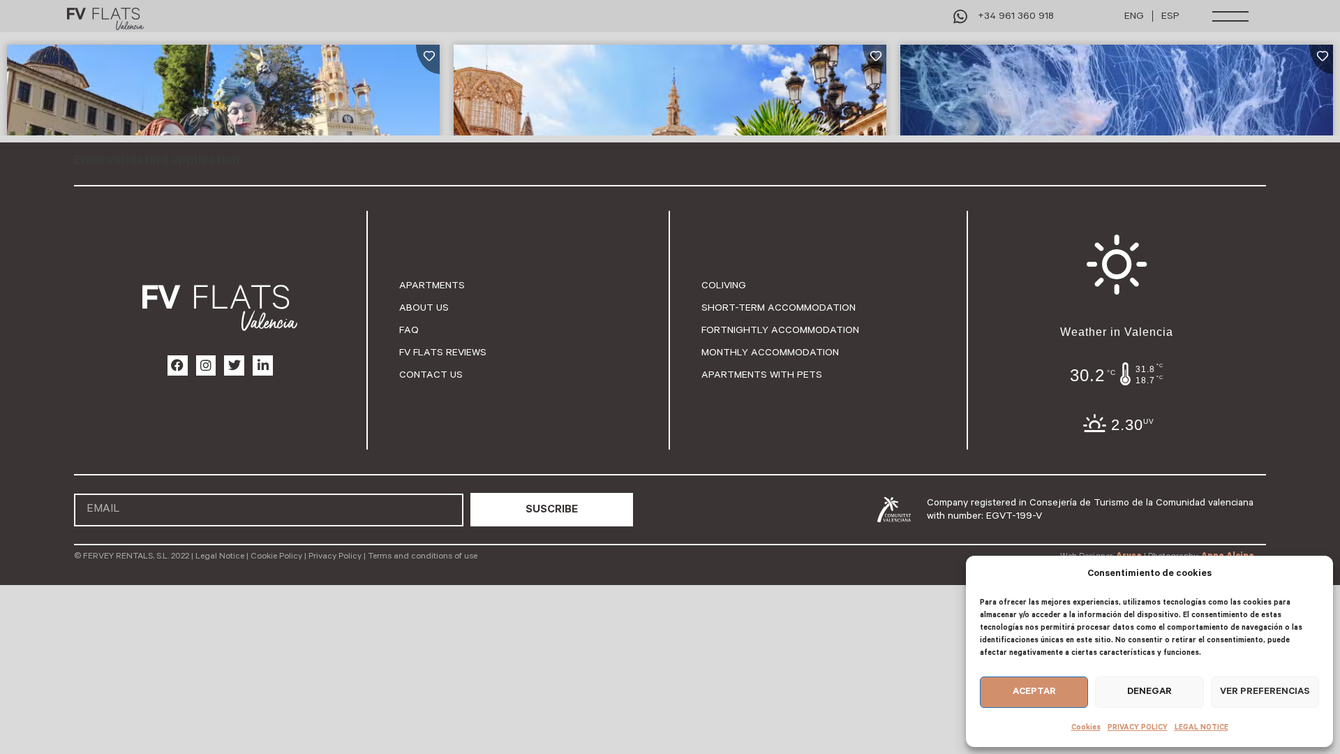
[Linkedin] (263, 365)
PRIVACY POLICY (1138, 727)
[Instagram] (206, 365)
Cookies (1086, 727)
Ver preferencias (1265, 691)
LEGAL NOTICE (1201, 727)
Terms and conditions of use (422, 556)
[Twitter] (234, 365)
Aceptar (1034, 691)
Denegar (1149, 691)
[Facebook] (178, 365)
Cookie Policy (276, 556)
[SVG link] (105, 19)
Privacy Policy (335, 556)
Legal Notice (219, 556)
